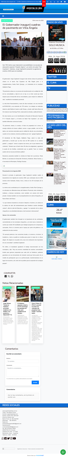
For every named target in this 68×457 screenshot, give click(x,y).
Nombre (8, 358)
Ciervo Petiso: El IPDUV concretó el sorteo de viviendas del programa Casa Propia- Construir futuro (36, 308)
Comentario (9, 365)
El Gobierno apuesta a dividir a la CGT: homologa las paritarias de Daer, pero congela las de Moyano (22, 308)
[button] (40, 1)
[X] (51, 1)
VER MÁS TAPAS (56, 259)
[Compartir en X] (9, 276)
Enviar (35, 382)
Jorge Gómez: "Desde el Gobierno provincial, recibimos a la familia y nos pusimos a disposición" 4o (7, 309)
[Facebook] (54, 1)
